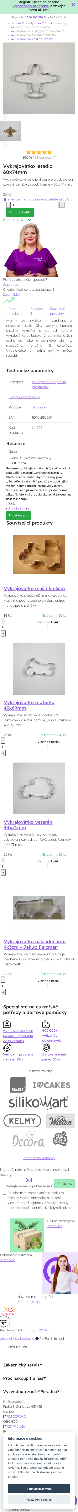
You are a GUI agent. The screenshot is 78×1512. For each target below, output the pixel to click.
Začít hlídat (11, 294)
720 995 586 (15, 1426)
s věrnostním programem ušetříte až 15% (38, 199)
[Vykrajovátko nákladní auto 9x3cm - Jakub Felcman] (39, 907)
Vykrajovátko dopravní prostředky (35, 34)
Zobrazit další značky (39, 1158)
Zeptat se (10, 284)
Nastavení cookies (39, 1499)
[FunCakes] (60, 1139)
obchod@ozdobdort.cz (17, 1338)
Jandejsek (39, 407)
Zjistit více (54, 1226)
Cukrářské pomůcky (53, 23)
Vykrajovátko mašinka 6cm (34, 588)
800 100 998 (40, 1330)
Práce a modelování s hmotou (32, 27)
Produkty (27, 23)
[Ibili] (17, 1085)
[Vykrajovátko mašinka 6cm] (39, 554)
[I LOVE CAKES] (52, 1085)
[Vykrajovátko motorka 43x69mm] (39, 668)
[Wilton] (60, 1121)
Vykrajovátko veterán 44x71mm (28, 825)
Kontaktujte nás (29, 1301)
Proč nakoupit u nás (23, 1378)
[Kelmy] (22, 1121)
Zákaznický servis (21, 1365)
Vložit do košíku (20, 212)
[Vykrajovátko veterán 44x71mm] (39, 788)
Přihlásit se (64, 1183)
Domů (10, 23)
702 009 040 (16, 1416)
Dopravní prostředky (24, 397)
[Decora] (28, 1139)
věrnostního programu (30, 6)
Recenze (36, 308)
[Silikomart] (39, 1103)
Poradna (48, 1391)
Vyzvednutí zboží (20, 1391)
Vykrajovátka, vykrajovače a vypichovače (39, 31)
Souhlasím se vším (39, 1488)
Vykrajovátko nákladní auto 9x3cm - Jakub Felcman (35, 944)
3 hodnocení (44, 157)
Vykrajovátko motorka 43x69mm (29, 705)
